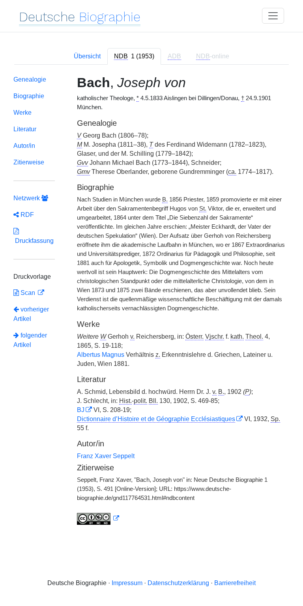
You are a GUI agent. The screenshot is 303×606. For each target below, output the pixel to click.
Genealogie (29, 79)
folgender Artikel (30, 340)
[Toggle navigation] (273, 16)
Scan (28, 292)
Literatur (24, 129)
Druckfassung (33, 240)
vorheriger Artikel (31, 314)
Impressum (127, 583)
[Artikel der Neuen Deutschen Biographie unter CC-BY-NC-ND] (98, 518)
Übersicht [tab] (87, 56)
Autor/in (24, 145)
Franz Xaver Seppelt (106, 456)
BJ (80, 409)
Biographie (28, 96)
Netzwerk (27, 198)
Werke (22, 112)
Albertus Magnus (100, 354)
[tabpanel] (151, 302)
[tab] (134, 56)
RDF (26, 214)
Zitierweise (28, 162)
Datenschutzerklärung (178, 583)
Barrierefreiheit (235, 583)
